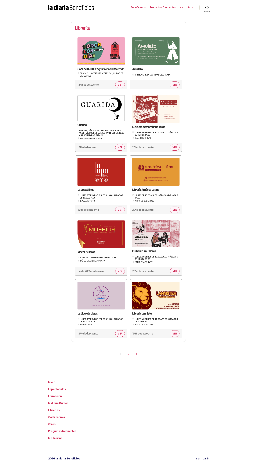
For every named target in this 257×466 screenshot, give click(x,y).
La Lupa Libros (85, 189)
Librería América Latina (145, 189)
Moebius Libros (86, 252)
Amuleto (137, 69)
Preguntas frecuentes (163, 7)
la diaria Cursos (58, 403)
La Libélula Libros (87, 313)
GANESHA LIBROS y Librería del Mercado (100, 69)
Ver (120, 84)
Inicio (51, 382)
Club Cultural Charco (144, 251)
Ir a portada (186, 7)
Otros (51, 424)
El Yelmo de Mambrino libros (148, 127)
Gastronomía (56, 417)
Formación (55, 396)
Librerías (54, 410)
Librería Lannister (142, 313)
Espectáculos (57, 389)
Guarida (82, 125)
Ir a (55, 438)
